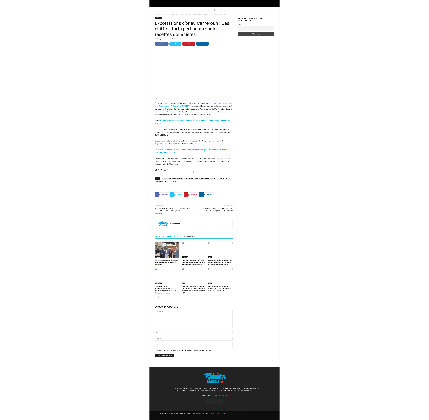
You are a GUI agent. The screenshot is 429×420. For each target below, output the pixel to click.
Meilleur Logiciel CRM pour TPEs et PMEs (252, 416)
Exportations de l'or (224, 178)
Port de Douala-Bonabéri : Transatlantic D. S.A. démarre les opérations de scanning (216, 209)
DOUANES (165, 15)
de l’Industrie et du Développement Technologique (177, 178)
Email (240, 25)
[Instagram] (214, 401)
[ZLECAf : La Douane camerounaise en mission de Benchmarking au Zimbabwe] (167, 250)
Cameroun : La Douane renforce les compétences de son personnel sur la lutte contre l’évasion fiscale (194, 262)
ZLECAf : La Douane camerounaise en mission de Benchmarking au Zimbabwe (166, 262)
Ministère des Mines (162, 181)
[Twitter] (220, 401)
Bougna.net (161, 39)
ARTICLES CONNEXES (165, 236)
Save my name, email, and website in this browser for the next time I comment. (185, 350)
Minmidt (173, 181)
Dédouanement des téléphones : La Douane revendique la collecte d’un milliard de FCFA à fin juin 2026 (220, 262)
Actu (210, 257)
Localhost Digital (219, 413)
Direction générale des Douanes (205, 178)
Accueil (157, 15)
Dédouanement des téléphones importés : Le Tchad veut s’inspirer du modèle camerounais (219, 288)
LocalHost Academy (167, 416)
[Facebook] (208, 401)
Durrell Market (179, 416)
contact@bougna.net (220, 395)
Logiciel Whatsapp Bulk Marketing (228, 416)
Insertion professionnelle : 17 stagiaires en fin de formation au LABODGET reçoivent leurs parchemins (172, 210)
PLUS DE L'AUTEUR (186, 236)
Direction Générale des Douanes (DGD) (169, 112)
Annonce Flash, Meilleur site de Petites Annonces (200, 416)
